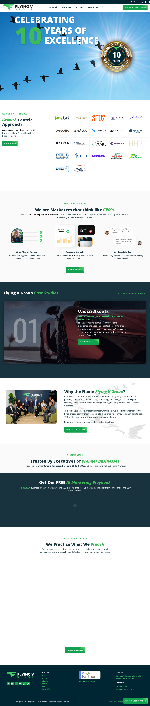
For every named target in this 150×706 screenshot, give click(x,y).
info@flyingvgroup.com (124, 689)
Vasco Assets (93, 311)
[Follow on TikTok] (28, 683)
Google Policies (123, 702)
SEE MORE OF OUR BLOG (75, 650)
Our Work (45, 678)
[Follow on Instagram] (12, 683)
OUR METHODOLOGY (75, 270)
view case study (88, 342)
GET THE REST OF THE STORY (75, 430)
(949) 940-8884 (121, 686)
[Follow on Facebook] (16, 683)
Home (44, 676)
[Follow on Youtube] (20, 683)
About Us (45, 681)
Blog (43, 686)
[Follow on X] (24, 683)
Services (45, 684)
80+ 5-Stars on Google (87, 682)
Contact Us (46, 689)
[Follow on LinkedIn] (8, 683)
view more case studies (130, 293)
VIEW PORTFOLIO (10, 143)
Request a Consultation (135, 701)
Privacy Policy (112, 702)
